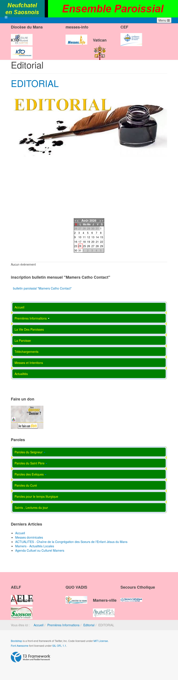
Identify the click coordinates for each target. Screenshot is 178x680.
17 (79, 241)
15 (101, 237)
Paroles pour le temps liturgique (36, 496)
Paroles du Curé (26, 485)
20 (92, 241)
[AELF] (22, 596)
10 (79, 237)
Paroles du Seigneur (29, 452)
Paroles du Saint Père (29, 463)
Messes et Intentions (29, 362)
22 (101, 241)
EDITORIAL (35, 83)
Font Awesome (19, 645)
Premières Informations (31, 318)
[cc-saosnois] (22, 609)
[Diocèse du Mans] (22, 36)
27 (92, 246)
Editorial (88, 625)
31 (79, 250)
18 (84, 241)
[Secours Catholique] (131, 596)
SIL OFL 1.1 (59, 645)
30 (75, 250)
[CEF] (131, 36)
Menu (162, 20)
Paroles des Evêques (29, 474)
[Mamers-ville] (104, 609)
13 (92, 237)
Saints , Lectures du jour (31, 507)
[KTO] (22, 49)
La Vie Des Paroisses (29, 329)
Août (85, 220)
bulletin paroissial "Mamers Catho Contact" (42, 288)
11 (84, 237)
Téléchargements (26, 351)
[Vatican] (100, 49)
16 (75, 241)
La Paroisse (23, 340)
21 (97, 241)
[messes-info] (76, 36)
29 (101, 246)
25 (84, 246)
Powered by (30, 657)
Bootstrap (16, 641)
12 (88, 237)
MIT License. (101, 641)
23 (75, 246)
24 (79, 246)
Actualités (21, 374)
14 (97, 237)
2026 (92, 220)
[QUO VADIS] (76, 596)
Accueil (19, 307)
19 (88, 241)
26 (88, 246)
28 (97, 246)
